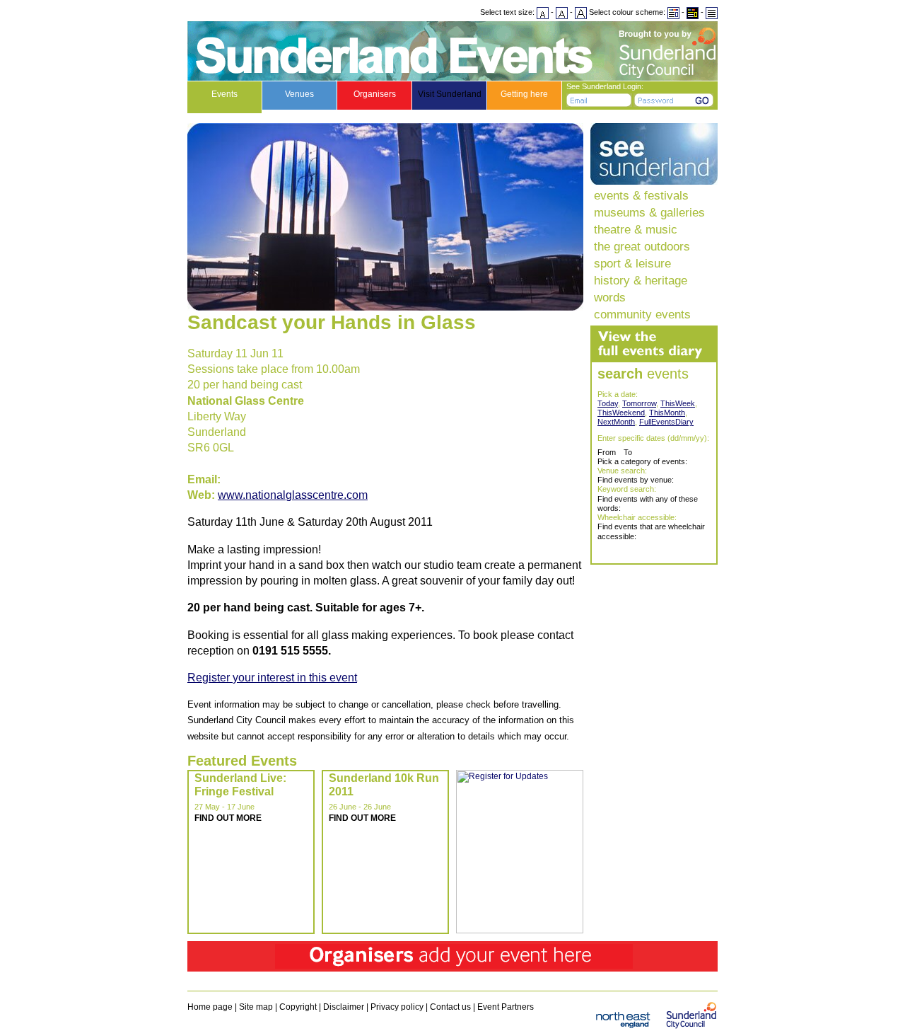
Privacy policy (397, 1007)
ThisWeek (677, 403)
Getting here (524, 94)
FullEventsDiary (666, 421)
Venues (299, 94)
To (628, 452)
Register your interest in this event (272, 678)
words (610, 297)
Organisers (375, 94)
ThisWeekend (621, 412)
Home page (210, 1007)
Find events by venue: (635, 480)
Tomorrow (639, 403)
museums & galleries (649, 212)
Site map (256, 1007)
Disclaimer (343, 1007)
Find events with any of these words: (647, 503)
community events (642, 314)
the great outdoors (642, 246)
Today (607, 403)
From (606, 452)
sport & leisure (632, 263)
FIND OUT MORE (228, 818)
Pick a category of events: (642, 461)
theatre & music (635, 229)
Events (224, 94)
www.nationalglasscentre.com (293, 495)
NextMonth (616, 421)
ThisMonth (667, 412)
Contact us (450, 1007)
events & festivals (641, 195)
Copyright (298, 1007)
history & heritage (640, 280)
